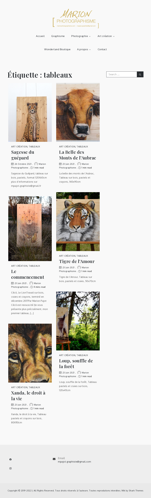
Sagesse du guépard (22, 155)
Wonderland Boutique (57, 49)
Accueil (40, 36)
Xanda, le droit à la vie (28, 395)
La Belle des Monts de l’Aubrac (77, 155)
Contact (102, 49)
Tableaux (34, 146)
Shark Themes (136, 490)
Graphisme (58, 36)
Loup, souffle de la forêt (76, 363)
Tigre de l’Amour (77, 261)
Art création (105, 36)
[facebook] (10, 459)
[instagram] (10, 468)
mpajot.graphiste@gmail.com (74, 461)
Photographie (79, 36)
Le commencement (27, 274)
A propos (82, 49)
